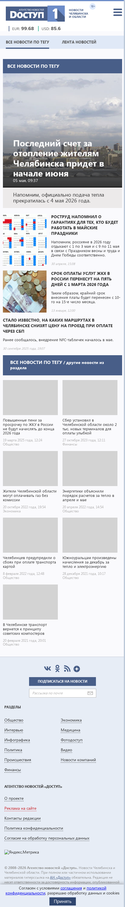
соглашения (71, 888)
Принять (63, 901)
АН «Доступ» (60, 877)
